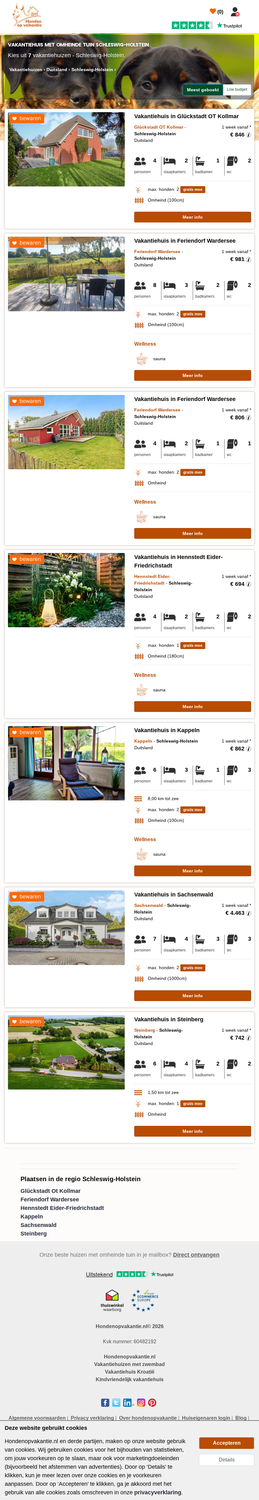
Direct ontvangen (196, 1255)
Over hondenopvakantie (148, 1418)
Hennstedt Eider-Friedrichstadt (62, 1208)
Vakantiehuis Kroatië (129, 1372)
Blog (241, 1418)
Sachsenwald (39, 1225)
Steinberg (34, 1233)
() (219, 12)
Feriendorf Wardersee (50, 1199)
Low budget (237, 89)
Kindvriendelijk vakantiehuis (130, 1379)
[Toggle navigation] (250, 10)
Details (227, 1459)
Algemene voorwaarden (37, 1418)
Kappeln (32, 1216)
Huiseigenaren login (206, 1418)
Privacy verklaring (92, 1418)
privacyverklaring (157, 1492)
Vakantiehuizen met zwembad (129, 1364)
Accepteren (227, 1443)
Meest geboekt (203, 89)
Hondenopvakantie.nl (129, 1356)
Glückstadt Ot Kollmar (51, 1191)
